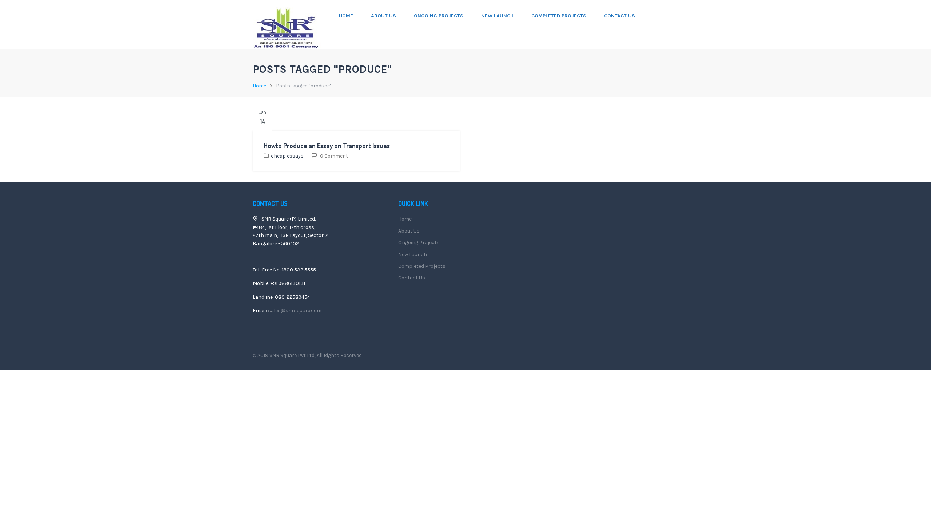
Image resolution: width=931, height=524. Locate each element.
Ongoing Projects (438, 16)
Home (346, 16)
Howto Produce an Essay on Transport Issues (327, 146)
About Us (383, 16)
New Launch (497, 16)
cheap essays (287, 156)
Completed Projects (558, 16)
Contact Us (619, 16)
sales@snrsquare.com (294, 310)
